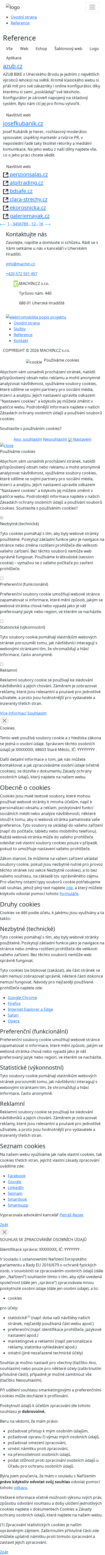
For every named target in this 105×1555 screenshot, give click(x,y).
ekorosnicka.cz (27, 207)
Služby (20, 329)
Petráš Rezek (72, 1215)
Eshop (41, 48)
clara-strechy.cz (27, 199)
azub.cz (12, 66)
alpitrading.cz (25, 182)
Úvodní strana (24, 17)
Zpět (4, 1224)
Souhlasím (37, 713)
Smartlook (17, 1199)
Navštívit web (19, 115)
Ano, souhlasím (28, 439)
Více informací (13, 713)
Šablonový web (68, 48)
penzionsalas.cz (28, 174)
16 (41, 224)
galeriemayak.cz (29, 215)
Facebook (17, 1176)
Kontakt (21, 340)
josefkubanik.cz (23, 123)
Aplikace (13, 58)
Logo (94, 48)
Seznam (15, 1193)
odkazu (20, 1487)
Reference (20, 23)
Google (14, 1181)
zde (69, 887)
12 (33, 224)
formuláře (69, 893)
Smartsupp (18, 1205)
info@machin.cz (20, 264)
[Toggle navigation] (92, 7)
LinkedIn (16, 1187)
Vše (9, 48)
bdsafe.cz (20, 190)
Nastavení (81, 439)
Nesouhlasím (55, 439)
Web (24, 48)
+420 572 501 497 (21, 273)
